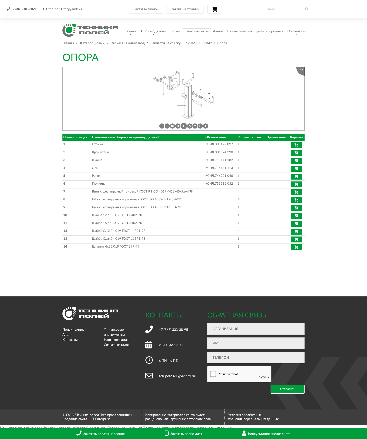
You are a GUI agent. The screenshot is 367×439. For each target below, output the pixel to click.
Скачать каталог (116, 345)
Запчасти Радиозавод (128, 43)
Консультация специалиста (269, 434)
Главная (68, 43)
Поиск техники (74, 329)
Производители (153, 31)
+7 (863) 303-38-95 (23, 9)
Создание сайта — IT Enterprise (86, 419)
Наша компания (116, 339)
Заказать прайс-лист (186, 434)
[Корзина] (214, 9)
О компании (296, 31)
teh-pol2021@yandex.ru (66, 9)
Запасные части (197, 31)
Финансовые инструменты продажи (255, 31)
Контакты (70, 339)
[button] (161, 126)
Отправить (287, 389)
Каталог (130, 31)
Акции (218, 31)
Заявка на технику (185, 9)
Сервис (175, 31)
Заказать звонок (145, 9)
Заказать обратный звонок (104, 434)
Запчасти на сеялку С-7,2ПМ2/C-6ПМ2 (181, 43)
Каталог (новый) (92, 43)
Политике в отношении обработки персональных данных (188, 428)
